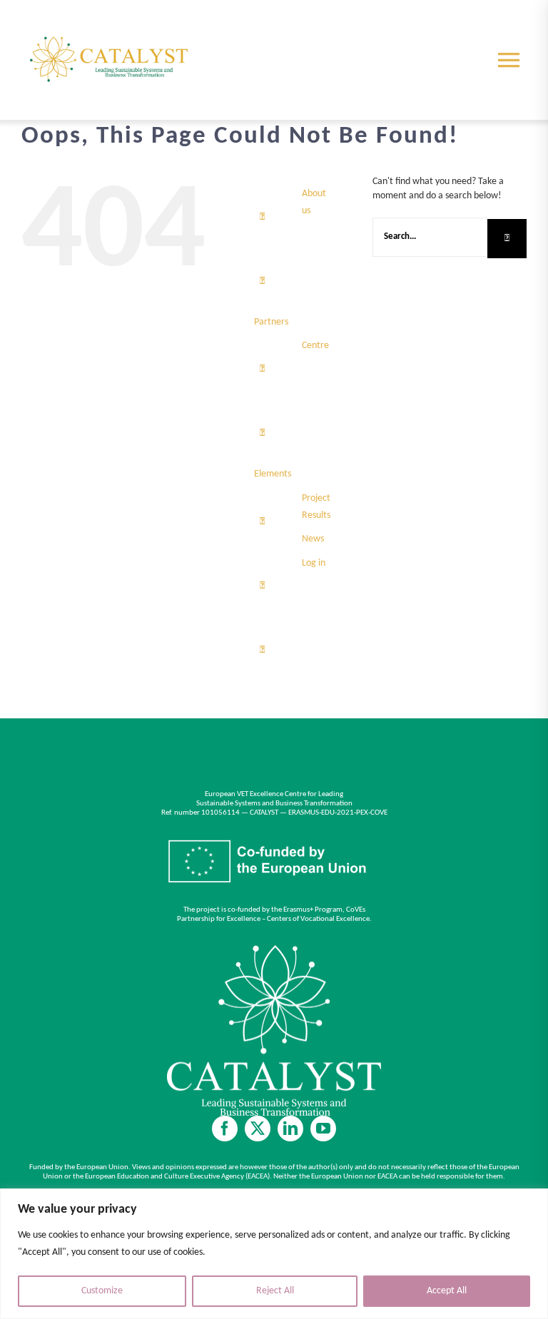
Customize (102, 1290)
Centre (315, 345)
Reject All (275, 1290)
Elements (272, 474)
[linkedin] (290, 1128)
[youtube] (323, 1128)
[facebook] (225, 1128)
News (313, 539)
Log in (313, 563)
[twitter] (257, 1128)
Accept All (447, 1290)
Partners (271, 322)
